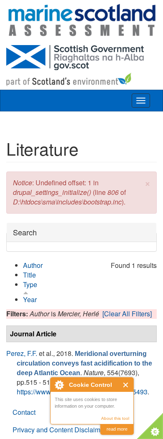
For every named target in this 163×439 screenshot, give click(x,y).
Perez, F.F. (21, 353)
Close (126, 385)
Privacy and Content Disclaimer (59, 429)
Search (25, 232)
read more (117, 428)
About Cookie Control (59, 385)
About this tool (115, 418)
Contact (24, 412)
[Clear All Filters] (127, 313)
